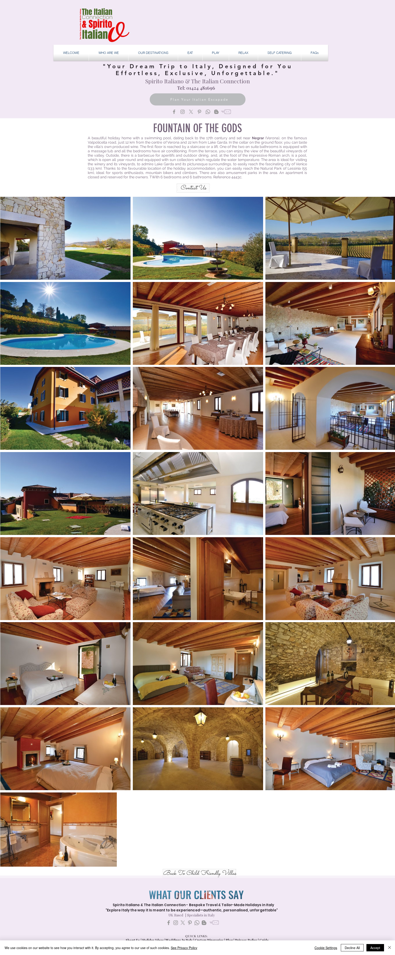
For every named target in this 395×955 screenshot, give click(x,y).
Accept (375, 947)
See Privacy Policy (184, 947)
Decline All (352, 947)
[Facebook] (174, 112)
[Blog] (216, 112)
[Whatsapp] (208, 112)
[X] (191, 112)
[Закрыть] (389, 947)
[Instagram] (182, 112)
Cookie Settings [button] (326, 947)
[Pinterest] (199, 112)
